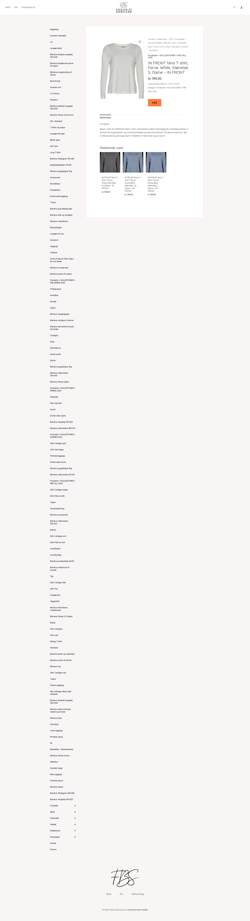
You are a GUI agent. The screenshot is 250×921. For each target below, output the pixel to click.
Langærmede (56, 48)
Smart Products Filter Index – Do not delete (62, 260)
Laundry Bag (55, 555)
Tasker (53, 679)
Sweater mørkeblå (58, 36)
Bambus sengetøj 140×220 (61, 422)
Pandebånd (55, 190)
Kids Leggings (56, 774)
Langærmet (55, 595)
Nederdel (54, 397)
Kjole (52, 342)
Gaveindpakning (57, 508)
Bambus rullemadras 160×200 (59, 522)
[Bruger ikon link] (241, 7)
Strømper (54, 648)
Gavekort (54, 240)
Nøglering (54, 29)
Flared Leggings (57, 685)
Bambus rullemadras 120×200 (59, 374)
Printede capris (56, 737)
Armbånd (54, 295)
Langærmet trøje (57, 134)
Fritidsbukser (55, 289)
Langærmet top (57, 234)
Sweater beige (56, 768)
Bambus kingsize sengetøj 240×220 (61, 55)
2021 (171, 39)
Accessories (55, 177)
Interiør (53, 843)
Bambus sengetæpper (59, 314)
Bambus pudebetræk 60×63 (62, 561)
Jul (51, 42)
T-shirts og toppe (57, 127)
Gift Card (54, 146)
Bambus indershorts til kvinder (59, 568)
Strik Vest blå (55, 403)
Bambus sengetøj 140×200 (61, 799)
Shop (7, 7)
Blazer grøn (55, 140)
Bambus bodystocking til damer (61, 73)
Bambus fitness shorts (59, 755)
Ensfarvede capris (58, 416)
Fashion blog (28, 7)
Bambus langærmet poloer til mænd (61, 64)
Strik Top (54, 589)
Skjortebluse (55, 348)
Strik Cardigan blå (58, 582)
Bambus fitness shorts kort (61, 115)
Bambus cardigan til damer (62, 320)
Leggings (54, 246)
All (51, 743)
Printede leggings (57, 456)
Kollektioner (63, 830)
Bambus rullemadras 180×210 (62, 428)
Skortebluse (55, 184)
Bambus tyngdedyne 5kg (61, 367)
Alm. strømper (56, 121)
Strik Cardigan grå (58, 443)
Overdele (63, 805)
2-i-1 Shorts (54, 93)
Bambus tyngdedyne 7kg (61, 171)
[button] (234, 7)
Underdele (63, 818)
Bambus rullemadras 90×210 (62, 474)
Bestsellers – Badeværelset (61, 749)
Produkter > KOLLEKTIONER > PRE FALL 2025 (62, 482)
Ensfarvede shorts (58, 462)
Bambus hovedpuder (59, 268)
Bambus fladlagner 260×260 (62, 793)
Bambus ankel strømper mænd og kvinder (60, 710)
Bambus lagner (56, 787)
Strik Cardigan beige (59, 490)
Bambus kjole (56, 718)
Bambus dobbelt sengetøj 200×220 (61, 107)
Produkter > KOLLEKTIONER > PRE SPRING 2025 (62, 281)
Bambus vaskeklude (59, 221)
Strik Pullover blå (57, 496)
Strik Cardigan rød (58, 673)
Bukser (53, 530)
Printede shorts (56, 780)
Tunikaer (53, 252)
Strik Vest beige (57, 449)
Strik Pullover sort (57, 542)
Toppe (53, 502)
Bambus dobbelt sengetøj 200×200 (61, 701)
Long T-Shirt (55, 152)
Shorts (53, 360)
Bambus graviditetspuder (61, 209)
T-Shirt (53, 202)
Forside (151, 39)
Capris (53, 308)
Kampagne (63, 837)
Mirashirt (53, 100)
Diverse (53, 849)
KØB (154, 102)
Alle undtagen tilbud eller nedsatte (60, 692)
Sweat (52, 409)
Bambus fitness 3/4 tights (61, 616)
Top (51, 576)
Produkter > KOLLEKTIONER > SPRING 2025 (62, 389)
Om (15, 7)
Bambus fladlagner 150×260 (62, 159)
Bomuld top (55, 81)
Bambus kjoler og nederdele (62, 654)
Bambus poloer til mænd (60, 274)
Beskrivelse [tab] (105, 117)
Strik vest (54, 635)
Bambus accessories (59, 515)
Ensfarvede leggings (59, 196)
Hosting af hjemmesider (137, 910)
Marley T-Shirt (56, 641)
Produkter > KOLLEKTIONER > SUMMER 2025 (62, 435)
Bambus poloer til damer (61, 660)
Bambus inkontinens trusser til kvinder (62, 327)
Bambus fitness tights (59, 382)
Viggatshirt (55, 601)
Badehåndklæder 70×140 (60, 165)
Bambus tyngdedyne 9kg (61, 468)
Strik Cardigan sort (58, 536)
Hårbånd (54, 762)
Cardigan (54, 335)
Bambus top (55, 666)
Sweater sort (55, 87)
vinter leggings (56, 730)
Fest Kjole (54, 724)
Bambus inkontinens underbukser (59, 608)
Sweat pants (55, 354)
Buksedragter (56, 227)
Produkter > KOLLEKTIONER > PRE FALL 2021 (167, 56)
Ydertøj (63, 824)
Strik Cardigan (56, 629)
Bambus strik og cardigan (61, 215)
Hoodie (53, 301)
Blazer (52, 623)
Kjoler (63, 811)
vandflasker (55, 548)
